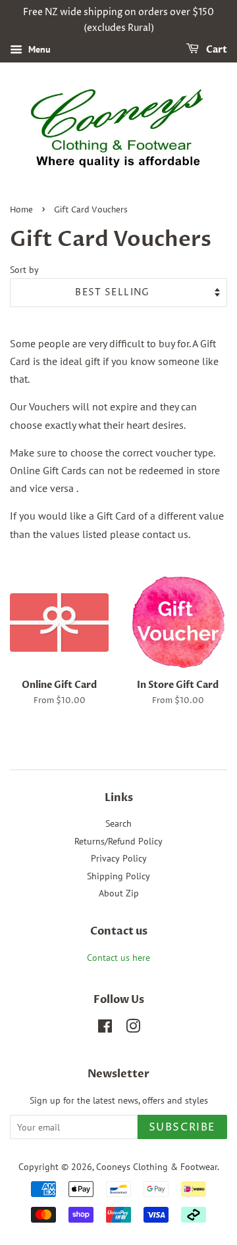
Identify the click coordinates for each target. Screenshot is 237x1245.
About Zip (119, 893)
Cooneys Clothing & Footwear (156, 1167)
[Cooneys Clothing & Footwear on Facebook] (105, 1029)
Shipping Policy (118, 876)
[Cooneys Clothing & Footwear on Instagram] (133, 1029)
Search (118, 823)
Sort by (24, 269)
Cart (215, 49)
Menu (38, 49)
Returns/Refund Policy (118, 841)
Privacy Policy (119, 858)
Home (21, 210)
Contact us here (118, 958)
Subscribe (182, 1127)
